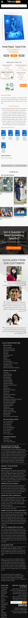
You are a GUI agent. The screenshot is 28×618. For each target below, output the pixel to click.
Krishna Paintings (7, 374)
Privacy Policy (4, 603)
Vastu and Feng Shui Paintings (10, 416)
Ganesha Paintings (7, 380)
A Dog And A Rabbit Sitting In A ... (6, 218)
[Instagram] (24, 605)
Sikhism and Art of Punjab (9, 411)
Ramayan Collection (8, 405)
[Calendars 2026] (11, 468)
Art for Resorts (7, 430)
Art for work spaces (8, 434)
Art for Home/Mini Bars (9, 427)
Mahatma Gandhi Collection (10, 385)
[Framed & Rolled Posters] (17, 483)
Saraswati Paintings (8, 383)
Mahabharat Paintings (8, 397)
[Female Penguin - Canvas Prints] (14, 27)
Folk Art (5, 358)
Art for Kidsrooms (7, 426)
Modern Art (6, 356)
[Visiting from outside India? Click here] (20, 447)
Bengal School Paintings (9, 389)
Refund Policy (4, 596)
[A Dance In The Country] (20, 190)
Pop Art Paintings (7, 361)
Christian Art (6, 391)
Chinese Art (6, 393)
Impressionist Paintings (9, 350)
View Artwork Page (13, 51)
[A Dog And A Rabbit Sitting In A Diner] (6, 211)
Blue (2, 158)
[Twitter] (19, 605)
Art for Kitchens (7, 424)
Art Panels (5, 372)
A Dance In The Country (19, 204)
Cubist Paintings (7, 347)
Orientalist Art (6, 359)
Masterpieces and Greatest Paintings (12, 399)
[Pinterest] (26, 605)
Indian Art (5, 353)
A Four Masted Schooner (19, 216)
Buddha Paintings (7, 375)
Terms (2, 598)
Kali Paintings (6, 415)
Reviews (3, 595)
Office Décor (6, 438)
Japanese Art (6, 388)
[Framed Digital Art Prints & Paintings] (25, 510)
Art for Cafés (6, 432)
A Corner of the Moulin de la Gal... (6, 193)
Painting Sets (6, 407)
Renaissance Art (7, 364)
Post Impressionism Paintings (10, 363)
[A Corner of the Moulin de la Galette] (6, 184)
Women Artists (7, 396)
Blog (2, 611)
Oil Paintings (8, 158)
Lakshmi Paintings (7, 382)
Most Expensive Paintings (9, 400)
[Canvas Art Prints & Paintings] (20, 495)
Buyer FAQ (3, 593)
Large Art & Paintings (8, 408)
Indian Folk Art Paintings (9, 402)
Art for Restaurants (8, 429)
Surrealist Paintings (8, 366)
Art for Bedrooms (7, 423)
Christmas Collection (8, 404)
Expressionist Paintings (9, 349)
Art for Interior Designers (9, 441)
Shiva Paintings (7, 377)
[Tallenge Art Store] (14, 2)
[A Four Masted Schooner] (20, 211)
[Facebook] (21, 605)
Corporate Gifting (7, 440)
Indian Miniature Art (8, 355)
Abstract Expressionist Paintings (11, 367)
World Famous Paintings (9, 394)
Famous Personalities (8, 410)
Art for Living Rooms (8, 421)
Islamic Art (6, 352)
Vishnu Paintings (7, 378)
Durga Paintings (7, 413)
